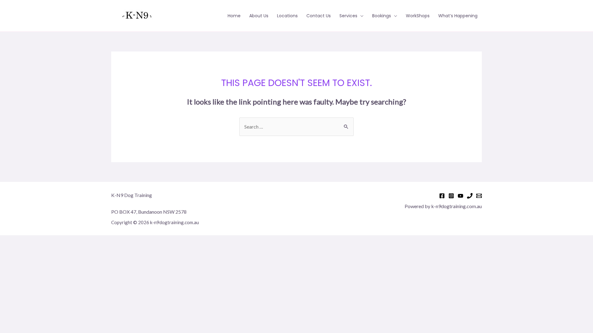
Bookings (381, 16)
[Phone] (470, 196)
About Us (258, 16)
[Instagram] (451, 196)
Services (348, 16)
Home (234, 16)
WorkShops (418, 16)
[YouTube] (460, 196)
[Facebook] (442, 196)
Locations (287, 16)
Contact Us (318, 16)
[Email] (479, 196)
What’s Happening (457, 16)
